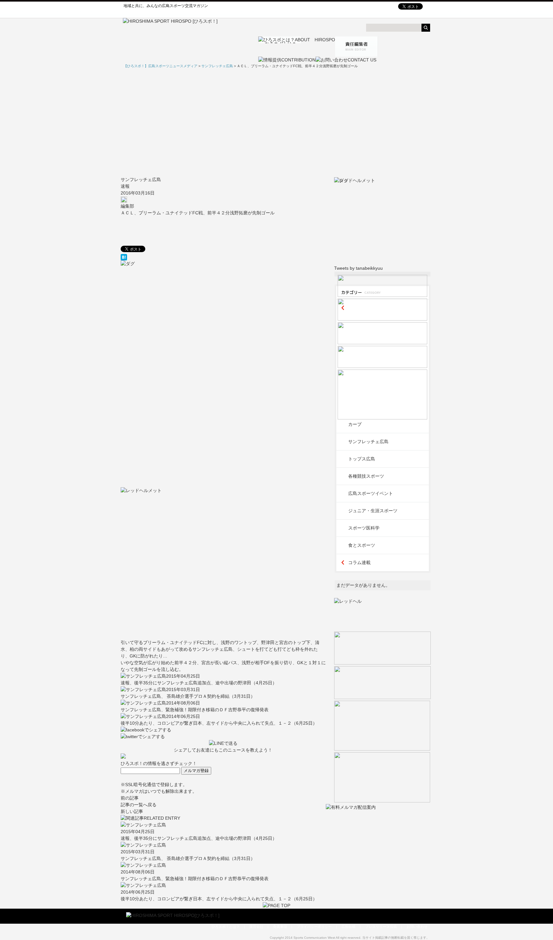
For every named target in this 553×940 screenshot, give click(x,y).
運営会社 (256, 926)
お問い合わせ (417, 926)
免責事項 (280, 926)
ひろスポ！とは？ (226, 926)
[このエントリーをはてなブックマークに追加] (223, 257)
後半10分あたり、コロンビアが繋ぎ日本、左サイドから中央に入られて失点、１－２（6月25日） (219, 723)
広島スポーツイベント (370, 493)
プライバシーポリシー (314, 926)
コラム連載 (359, 562)
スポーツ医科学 (364, 527)
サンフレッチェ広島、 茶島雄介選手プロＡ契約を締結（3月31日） (188, 696)
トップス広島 (361, 458)
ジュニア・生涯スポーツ (372, 510)
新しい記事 (132, 811)
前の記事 (130, 798)
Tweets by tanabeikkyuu (358, 268)
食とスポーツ (361, 545)
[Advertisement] (276, 122)
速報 (125, 186)
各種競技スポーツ (366, 476)
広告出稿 (348, 926)
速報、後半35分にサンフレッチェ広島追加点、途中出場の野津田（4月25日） (199, 682)
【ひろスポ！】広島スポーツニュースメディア (160, 66)
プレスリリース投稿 (381, 926)
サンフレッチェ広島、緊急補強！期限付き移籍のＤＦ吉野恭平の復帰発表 (194, 709)
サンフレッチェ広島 (141, 179)
